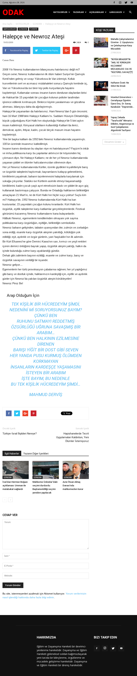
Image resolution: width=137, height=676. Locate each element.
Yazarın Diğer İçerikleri (36, 453)
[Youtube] (132, 2)
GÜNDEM (37, 23)
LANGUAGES (115, 12)
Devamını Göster (113, 141)
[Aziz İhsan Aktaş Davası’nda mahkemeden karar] (76, 470)
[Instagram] (120, 2)
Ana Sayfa (7, 23)
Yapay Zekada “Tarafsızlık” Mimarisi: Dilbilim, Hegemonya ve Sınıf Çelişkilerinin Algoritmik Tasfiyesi (122, 124)
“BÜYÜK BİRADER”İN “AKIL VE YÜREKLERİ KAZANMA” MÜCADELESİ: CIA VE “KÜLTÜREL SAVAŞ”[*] (122, 65)
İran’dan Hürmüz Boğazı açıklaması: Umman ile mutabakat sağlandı (15, 485)
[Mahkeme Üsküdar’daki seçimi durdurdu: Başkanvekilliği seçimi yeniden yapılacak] (45, 470)
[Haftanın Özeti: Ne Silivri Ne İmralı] (101, 86)
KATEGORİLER (60, 12)
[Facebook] (114, 2)
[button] (130, 12)
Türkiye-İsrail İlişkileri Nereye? (19, 433)
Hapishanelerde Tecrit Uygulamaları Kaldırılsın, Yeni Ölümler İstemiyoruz (72, 437)
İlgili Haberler (12, 453)
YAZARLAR (78, 12)
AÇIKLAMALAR (96, 12)
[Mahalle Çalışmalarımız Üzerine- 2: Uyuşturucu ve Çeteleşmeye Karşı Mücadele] (101, 42)
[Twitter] (126, 2)
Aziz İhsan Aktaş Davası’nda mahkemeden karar (73, 485)
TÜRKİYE (33, 29)
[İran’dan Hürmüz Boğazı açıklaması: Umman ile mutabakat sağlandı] (15, 470)
